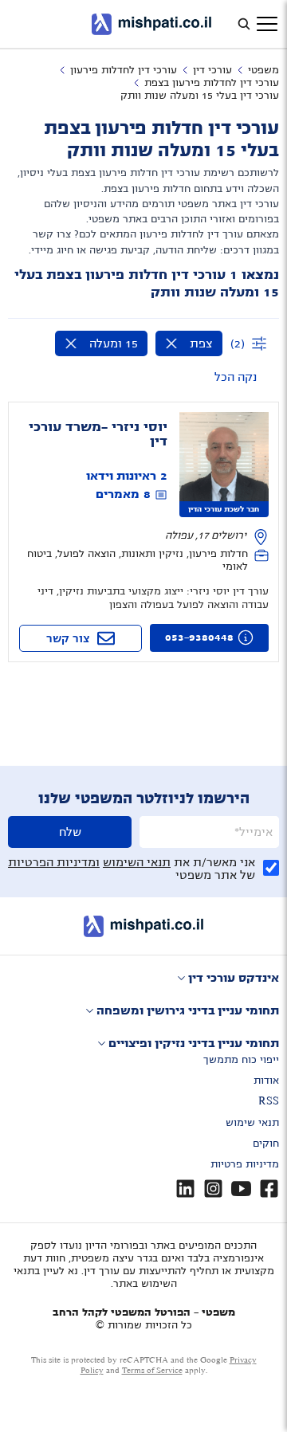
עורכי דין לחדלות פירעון (123, 70)
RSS (268, 1101)
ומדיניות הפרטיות (54, 862)
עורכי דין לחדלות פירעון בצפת (211, 82)
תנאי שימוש (252, 1122)
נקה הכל (235, 377)
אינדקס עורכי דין (233, 977)
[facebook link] (269, 1189)
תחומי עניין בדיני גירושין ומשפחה (187, 1010)
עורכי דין (212, 70)
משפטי (263, 70)
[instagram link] (213, 1189)
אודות (266, 1080)
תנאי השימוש (137, 862)
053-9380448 (199, 637)
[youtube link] (241, 1189)
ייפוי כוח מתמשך (241, 1059)
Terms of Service (152, 1370)
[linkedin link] (185, 1189)
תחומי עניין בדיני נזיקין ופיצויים (193, 1043)
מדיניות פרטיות (244, 1164)
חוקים (266, 1143)
